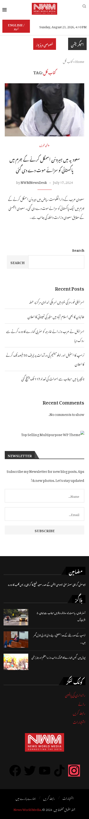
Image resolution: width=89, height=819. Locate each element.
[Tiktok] (59, 771)
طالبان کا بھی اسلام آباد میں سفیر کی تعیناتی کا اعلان (56, 316)
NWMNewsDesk (34, 181)
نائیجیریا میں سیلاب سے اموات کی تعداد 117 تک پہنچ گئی (52, 378)
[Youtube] (45, 771)
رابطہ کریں (79, 712)
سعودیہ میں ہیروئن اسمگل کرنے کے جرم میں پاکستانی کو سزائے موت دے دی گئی (44, 164)
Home (79, 61)
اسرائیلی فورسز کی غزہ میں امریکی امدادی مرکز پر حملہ (56, 301)
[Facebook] (15, 771)
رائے (81, 703)
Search (78, 249)
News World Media (27, 809)
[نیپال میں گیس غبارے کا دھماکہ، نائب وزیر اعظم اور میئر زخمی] (16, 662)
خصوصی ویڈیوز (44, 44)
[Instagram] (74, 771)
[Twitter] (30, 771)
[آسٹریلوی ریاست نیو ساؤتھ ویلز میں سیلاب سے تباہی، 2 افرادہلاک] (16, 617)
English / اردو (16, 26)
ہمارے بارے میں (26, 798)
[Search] (84, 9)
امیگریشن (77, 43)
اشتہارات (79, 721)
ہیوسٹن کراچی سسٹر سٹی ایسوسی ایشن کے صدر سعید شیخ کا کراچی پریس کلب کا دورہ (46, 584)
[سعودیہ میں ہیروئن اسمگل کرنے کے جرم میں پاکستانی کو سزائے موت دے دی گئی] (44, 109)
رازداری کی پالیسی (75, 694)
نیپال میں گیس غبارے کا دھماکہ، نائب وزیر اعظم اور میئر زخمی (58, 657)
